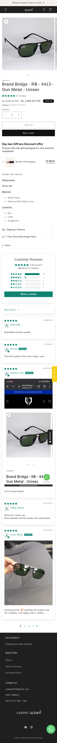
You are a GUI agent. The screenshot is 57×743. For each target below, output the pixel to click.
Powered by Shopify (35, 738)
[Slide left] (22, 75)
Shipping (5, 105)
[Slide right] (35, 75)
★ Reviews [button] (54, 374)
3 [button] (29, 626)
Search (9, 660)
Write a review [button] (28, 294)
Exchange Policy (13, 673)
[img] (10, 320)
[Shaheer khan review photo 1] (28, 432)
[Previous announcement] (5, 3)
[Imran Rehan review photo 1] (28, 572)
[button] (5, 10)
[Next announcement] (52, 3)
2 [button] (25, 626)
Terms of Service (14, 666)
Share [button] (8, 245)
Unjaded (24, 738)
